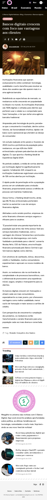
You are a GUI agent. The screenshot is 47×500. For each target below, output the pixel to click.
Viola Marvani (14, 47)
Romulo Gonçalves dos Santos (22, 333)
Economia (7, 18)
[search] (30, 2)
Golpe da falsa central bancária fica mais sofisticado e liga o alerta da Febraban (29, 358)
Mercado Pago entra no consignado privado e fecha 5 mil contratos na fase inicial (29, 369)
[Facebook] (40, 484)
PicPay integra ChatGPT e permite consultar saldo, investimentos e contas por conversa (30, 452)
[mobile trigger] (5, 2)
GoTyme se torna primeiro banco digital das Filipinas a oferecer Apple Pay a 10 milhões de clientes (29, 380)
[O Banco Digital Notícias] (9, 2)
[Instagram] (43, 484)
